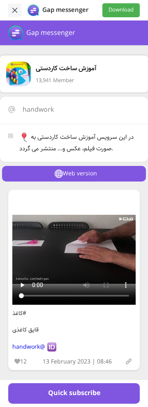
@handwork (28, 347)
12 (23, 362)
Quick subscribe (74, 393)
